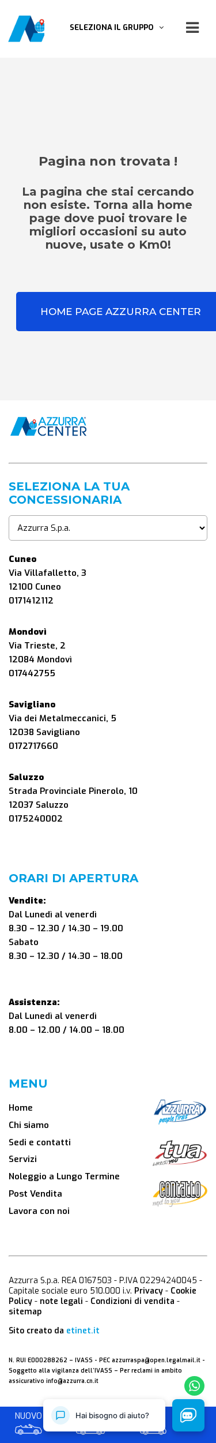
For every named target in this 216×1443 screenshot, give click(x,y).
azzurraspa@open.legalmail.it (156, 1360)
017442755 (32, 673)
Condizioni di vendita (132, 1301)
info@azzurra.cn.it (72, 1381)
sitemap (25, 1311)
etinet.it (83, 1330)
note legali (61, 1301)
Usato (153, 1417)
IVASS (84, 1360)
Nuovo (28, 1417)
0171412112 (31, 600)
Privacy (148, 1290)
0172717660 (33, 746)
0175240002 (36, 818)
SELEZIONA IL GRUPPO (114, 27)
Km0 (90, 1417)
